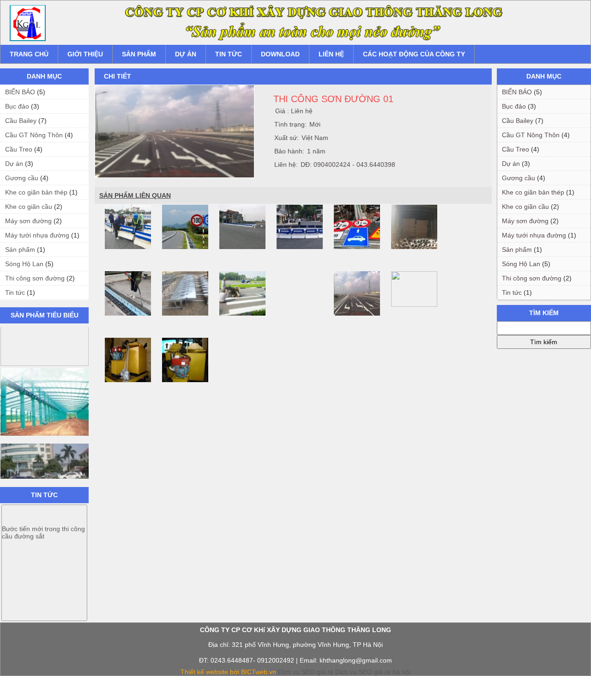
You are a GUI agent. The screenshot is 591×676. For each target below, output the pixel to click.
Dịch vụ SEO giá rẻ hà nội (372, 672)
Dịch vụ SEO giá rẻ (305, 672)
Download (280, 54)
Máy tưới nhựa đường (37, 235)
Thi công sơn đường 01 (333, 99)
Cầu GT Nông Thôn (34, 135)
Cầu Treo (18, 149)
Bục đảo (17, 106)
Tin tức (228, 54)
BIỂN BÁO (20, 92)
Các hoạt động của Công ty (414, 54)
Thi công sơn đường (35, 278)
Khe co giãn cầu (28, 206)
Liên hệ (331, 54)
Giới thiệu (85, 54)
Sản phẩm (139, 54)
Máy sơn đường (28, 221)
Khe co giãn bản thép (36, 192)
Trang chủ (29, 54)
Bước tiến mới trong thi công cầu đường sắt (43, 526)
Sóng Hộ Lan (24, 264)
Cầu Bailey (20, 120)
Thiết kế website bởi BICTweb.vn (228, 672)
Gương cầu (21, 178)
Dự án (185, 54)
